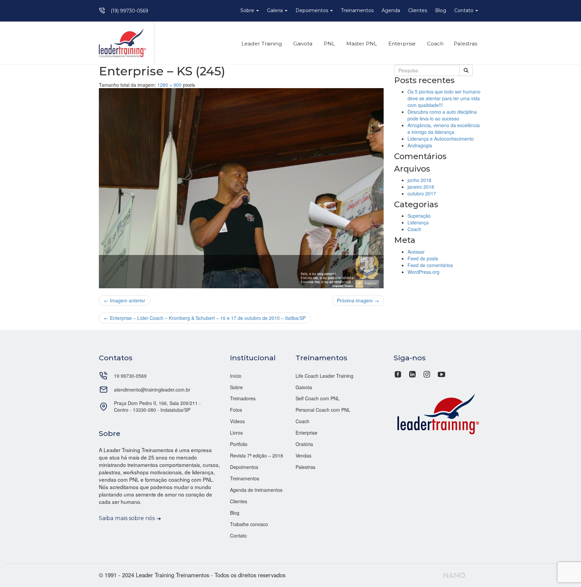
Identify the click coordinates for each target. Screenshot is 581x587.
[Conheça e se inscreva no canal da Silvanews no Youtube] (441, 373)
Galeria (275, 10)
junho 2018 (419, 180)
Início (235, 375)
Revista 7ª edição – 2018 (256, 455)
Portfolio (238, 444)
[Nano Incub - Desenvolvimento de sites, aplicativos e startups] (454, 574)
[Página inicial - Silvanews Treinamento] (438, 413)
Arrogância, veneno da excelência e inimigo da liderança (444, 128)
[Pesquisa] (466, 70)
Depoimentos (313, 10)
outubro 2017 (422, 193)
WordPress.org (423, 271)
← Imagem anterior (124, 300)
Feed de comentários (430, 265)
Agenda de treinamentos (256, 489)
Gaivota (302, 43)
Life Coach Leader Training (324, 375)
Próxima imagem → (358, 300)
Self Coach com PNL (318, 398)
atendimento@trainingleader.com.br (152, 389)
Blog (440, 10)
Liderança (418, 222)
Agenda (391, 10)
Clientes (417, 10)
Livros (236, 432)
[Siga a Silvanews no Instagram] (427, 373)
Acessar (416, 251)
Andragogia (420, 145)
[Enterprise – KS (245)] (241, 188)
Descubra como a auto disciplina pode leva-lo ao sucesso (442, 115)
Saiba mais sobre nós (127, 518)
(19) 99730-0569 (129, 11)
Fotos (236, 409)
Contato (464, 10)
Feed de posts (423, 258)
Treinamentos (357, 10)
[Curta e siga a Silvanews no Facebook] (398, 373)
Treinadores (243, 398)
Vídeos (237, 421)
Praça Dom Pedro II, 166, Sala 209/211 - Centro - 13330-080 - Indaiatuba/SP (157, 406)
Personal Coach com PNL (323, 409)
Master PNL (361, 43)
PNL (328, 43)
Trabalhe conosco (249, 524)
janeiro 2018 (421, 186)
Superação (419, 215)
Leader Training (261, 43)
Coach (434, 43)
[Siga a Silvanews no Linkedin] (412, 373)
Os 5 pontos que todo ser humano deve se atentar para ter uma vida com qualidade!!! (444, 98)
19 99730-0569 (130, 375)
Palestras (465, 43)
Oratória (304, 444)
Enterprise (401, 43)
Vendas (303, 455)
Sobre (248, 10)
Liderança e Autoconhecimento (441, 138)
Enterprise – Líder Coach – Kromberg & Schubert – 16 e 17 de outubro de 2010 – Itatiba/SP (205, 318)
